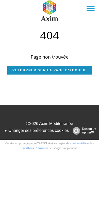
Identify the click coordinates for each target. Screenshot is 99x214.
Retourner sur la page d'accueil (49, 70)
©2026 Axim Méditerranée (49, 123)
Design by (89, 130)
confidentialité (78, 143)
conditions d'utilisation (35, 148)
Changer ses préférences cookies (38, 130)
